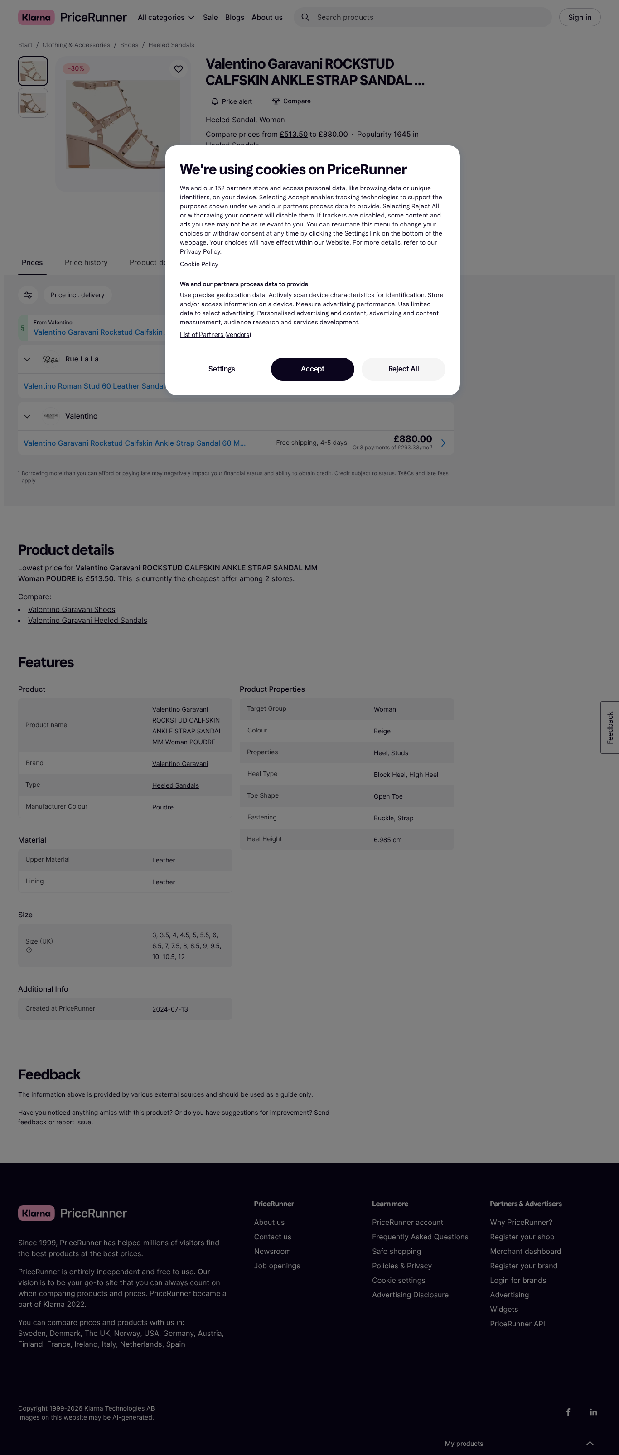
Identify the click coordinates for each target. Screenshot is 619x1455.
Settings (221, 369)
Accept (312, 369)
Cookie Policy (199, 264)
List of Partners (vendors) (215, 335)
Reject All (403, 369)
